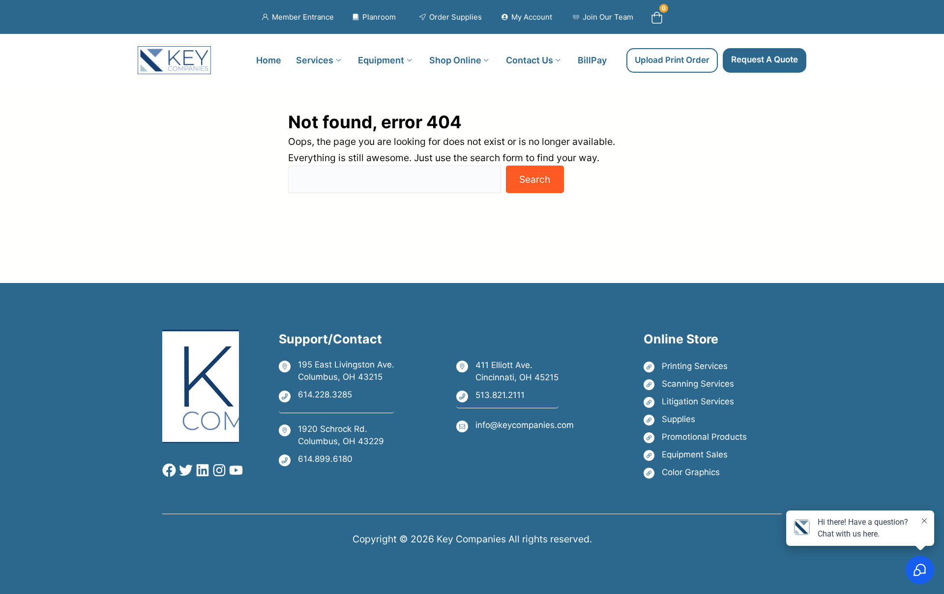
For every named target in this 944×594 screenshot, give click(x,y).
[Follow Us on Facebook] (169, 470)
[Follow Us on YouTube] (234, 470)
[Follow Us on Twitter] (184, 470)
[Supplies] (695, 419)
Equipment (381, 60)
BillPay (592, 60)
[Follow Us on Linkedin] (201, 470)
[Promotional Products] (695, 437)
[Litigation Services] (695, 402)
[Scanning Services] (695, 384)
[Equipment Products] (695, 455)
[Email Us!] (515, 425)
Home (268, 60)
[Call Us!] (336, 395)
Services (314, 60)
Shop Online (455, 60)
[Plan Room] (374, 17)
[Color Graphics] (695, 472)
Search (534, 179)
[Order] (451, 17)
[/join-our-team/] (603, 17)
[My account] (527, 17)
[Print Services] (695, 366)
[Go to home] (174, 54)
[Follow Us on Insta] (217, 470)
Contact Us (529, 60)
